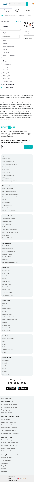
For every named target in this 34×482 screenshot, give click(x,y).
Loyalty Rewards (7, 308)
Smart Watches (5, 460)
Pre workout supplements (9, 180)
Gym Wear (4, 471)
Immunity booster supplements (10, 433)
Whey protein (6, 158)
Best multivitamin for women (10, 194)
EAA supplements (7, 178)
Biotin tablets (6, 202)
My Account (5, 278)
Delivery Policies (6, 284)
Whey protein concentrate (9, 164)
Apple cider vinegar (7, 349)
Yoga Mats (4, 466)
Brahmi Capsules (7, 227)
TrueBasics (5, 365)
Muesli (4, 344)
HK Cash (4, 311)
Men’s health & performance (9, 445)
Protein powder (6, 167)
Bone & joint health (6, 425)
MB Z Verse (5, 374)
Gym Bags (4, 468)
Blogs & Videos (6, 330)
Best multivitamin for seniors (10, 197)
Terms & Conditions (7, 295)
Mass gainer (5, 169)
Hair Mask (5, 259)
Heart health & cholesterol (8, 422)
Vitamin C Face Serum (8, 238)
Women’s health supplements (9, 442)
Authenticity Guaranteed (9, 317)
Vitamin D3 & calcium (8, 208)
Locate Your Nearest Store (9, 319)
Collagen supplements (8, 210)
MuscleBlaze (6, 360)
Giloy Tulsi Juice (6, 224)
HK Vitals (4, 363)
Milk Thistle (5, 235)
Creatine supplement (8, 175)
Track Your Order (7, 292)
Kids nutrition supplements (9, 440)
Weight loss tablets (6, 419)
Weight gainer (6, 172)
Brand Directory (6, 325)
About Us (4, 303)
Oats (3, 341)
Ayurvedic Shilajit (7, 221)
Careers (4, 322)
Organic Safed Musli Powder (10, 232)
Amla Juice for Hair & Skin (9, 229)
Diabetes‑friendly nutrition (8, 451)
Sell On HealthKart (7, 328)
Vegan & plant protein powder (9, 410)
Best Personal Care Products (10, 262)
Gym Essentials (5, 463)
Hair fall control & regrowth (9, 427)
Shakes (4, 352)
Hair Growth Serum (7, 248)
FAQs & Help (5, 273)
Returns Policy (6, 287)
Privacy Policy (6, 289)
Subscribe (28, 147)
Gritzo (4, 368)
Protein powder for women (9, 407)
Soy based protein (6, 412)
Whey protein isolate (8, 161)
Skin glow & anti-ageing (8, 430)
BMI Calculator (6, 270)
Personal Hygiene (7, 254)
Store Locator (6, 281)
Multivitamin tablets (7, 188)
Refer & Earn (5, 306)
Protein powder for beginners (9, 404)
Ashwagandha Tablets (8, 218)
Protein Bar (5, 347)
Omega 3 (4, 199)
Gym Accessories (6, 457)
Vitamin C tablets (7, 205)
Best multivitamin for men (9, 191)
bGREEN (4, 371)
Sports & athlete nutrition (8, 448)
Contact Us (5, 276)
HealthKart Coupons (7, 314)
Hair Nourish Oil (6, 257)
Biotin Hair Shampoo (8, 246)
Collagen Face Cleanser (8, 251)
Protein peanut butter (8, 338)
